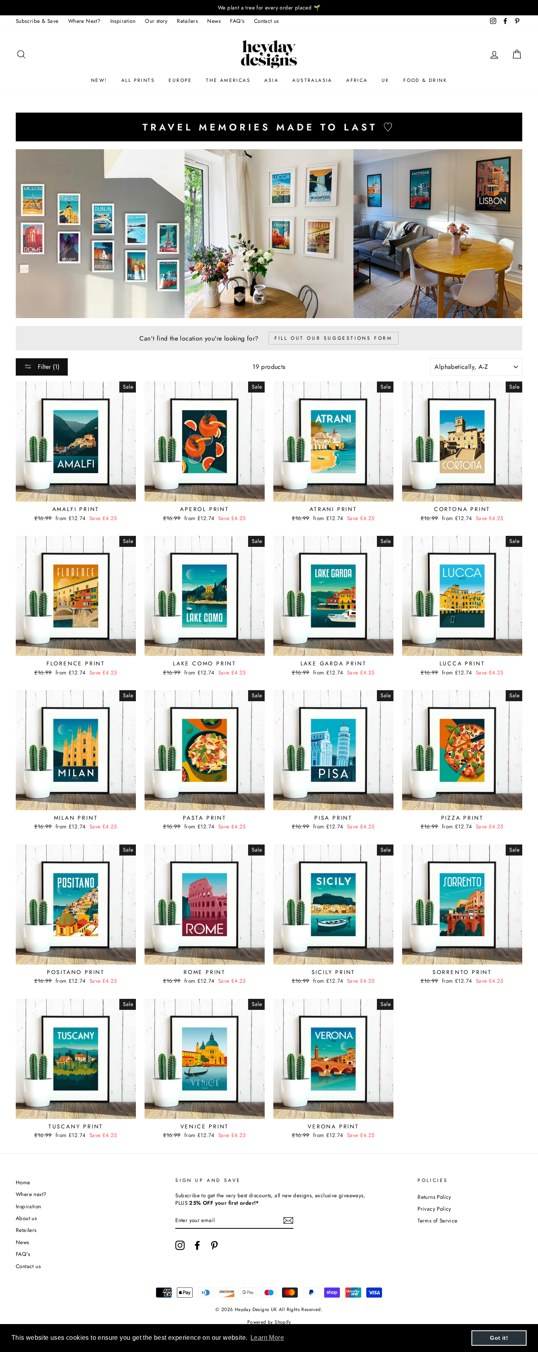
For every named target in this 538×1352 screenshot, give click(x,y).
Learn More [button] (267, 1337)
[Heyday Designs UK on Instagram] (180, 1245)
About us (26, 1218)
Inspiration (122, 21)
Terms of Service (437, 1220)
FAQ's (237, 21)
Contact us (266, 21)
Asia (271, 80)
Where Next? (84, 21)
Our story (156, 21)
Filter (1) (47, 366)
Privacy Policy (434, 1209)
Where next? (31, 1194)
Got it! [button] (499, 1338)
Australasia (312, 80)
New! (99, 80)
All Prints (138, 80)
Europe (180, 80)
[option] (269, 7)
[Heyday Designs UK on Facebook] (197, 1245)
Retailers (187, 21)
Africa (356, 80)
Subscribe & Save (37, 21)
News (214, 21)
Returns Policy (434, 1197)
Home (23, 1182)
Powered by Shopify (269, 1322)
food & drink (425, 80)
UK (386, 80)
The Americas (228, 80)
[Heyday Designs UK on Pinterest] (214, 1245)
